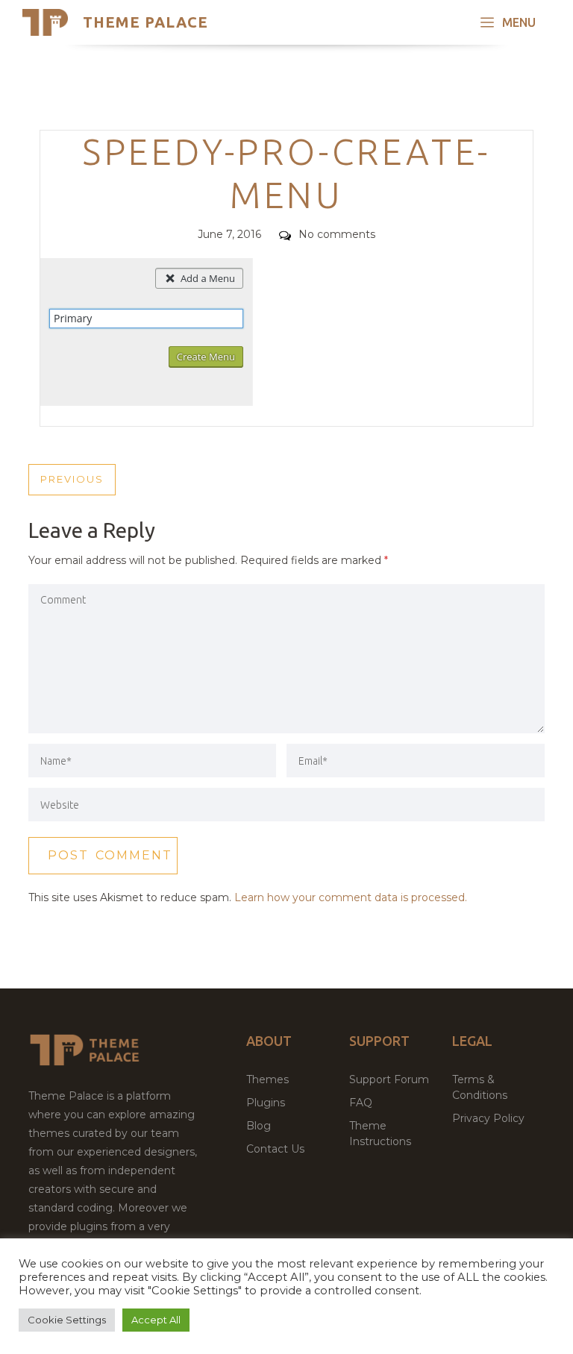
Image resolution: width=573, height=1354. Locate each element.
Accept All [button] (156, 1320)
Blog (258, 1125)
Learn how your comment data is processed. (350, 897)
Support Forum (389, 1079)
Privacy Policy (488, 1118)
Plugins (265, 1102)
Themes (267, 1079)
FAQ (360, 1102)
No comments (336, 234)
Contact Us (275, 1149)
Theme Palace (145, 22)
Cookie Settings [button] (67, 1320)
